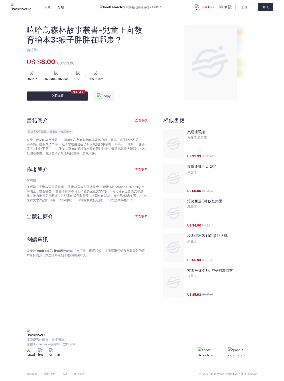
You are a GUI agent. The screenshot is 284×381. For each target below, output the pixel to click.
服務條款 (32, 373)
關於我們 (79, 373)
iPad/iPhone (63, 250)
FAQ (64, 373)
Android (43, 250)
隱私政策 (49, 373)
